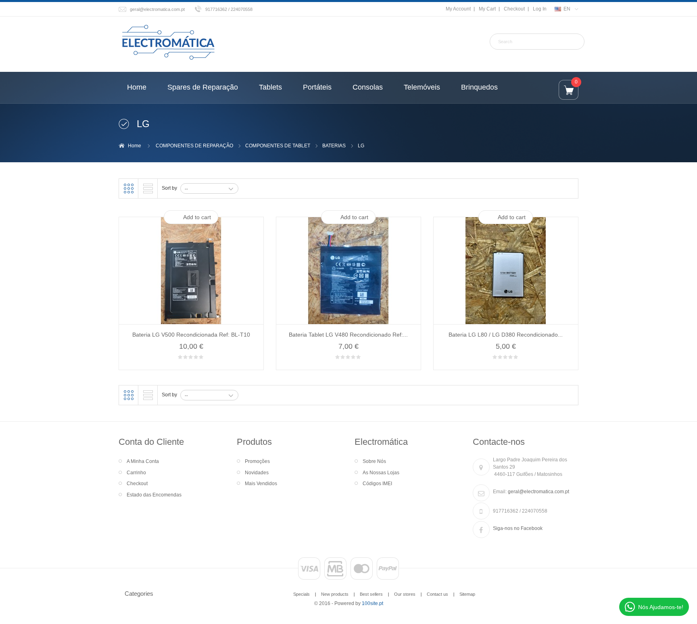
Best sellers (371, 594)
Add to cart (197, 217)
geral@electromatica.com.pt (157, 9)
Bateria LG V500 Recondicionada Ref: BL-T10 (191, 334)
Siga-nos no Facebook (518, 528)
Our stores (404, 594)
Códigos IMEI (377, 483)
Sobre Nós (374, 461)
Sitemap (467, 594)
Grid (129, 188)
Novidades (257, 472)
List (148, 188)
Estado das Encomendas (154, 495)
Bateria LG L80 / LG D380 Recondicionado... (506, 334)
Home (134, 146)
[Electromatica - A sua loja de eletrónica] (168, 43)
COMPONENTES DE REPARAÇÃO (194, 146)
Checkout (514, 9)
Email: (500, 491)
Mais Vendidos (261, 483)
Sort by (169, 188)
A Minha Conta (143, 461)
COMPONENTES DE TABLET (277, 146)
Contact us (437, 594)
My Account (458, 9)
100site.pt (372, 603)
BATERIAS (334, 146)
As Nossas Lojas (381, 472)
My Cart (487, 9)
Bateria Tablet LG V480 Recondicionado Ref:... (348, 334)
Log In (540, 9)
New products (334, 594)
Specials (301, 594)
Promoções (257, 461)
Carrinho (136, 472)
